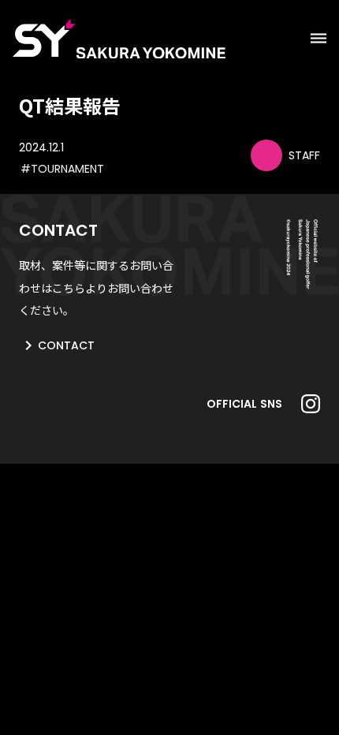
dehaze (318, 38)
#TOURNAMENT (62, 169)
